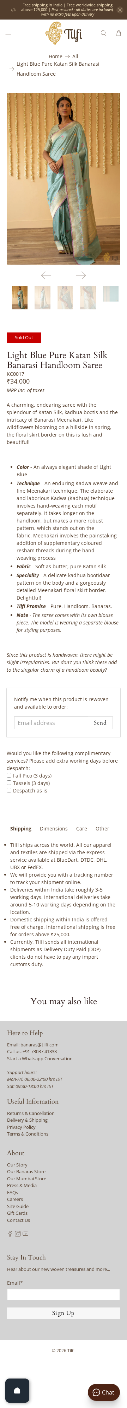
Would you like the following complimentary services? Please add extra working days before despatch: (62, 760)
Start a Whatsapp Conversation (40, 1058)
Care (81, 828)
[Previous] (46, 275)
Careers (15, 1199)
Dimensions (54, 828)
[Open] (17, 1391)
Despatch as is (30, 790)
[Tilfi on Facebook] (10, 1235)
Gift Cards (17, 1213)
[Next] (80, 275)
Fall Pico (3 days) (32, 775)
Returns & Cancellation (31, 1113)
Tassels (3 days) (31, 783)
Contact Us (18, 1220)
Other (102, 828)
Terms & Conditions (27, 1134)
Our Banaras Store (26, 1171)
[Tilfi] (63, 33)
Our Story (17, 1164)
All (75, 56)
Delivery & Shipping (27, 1120)
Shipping (20, 828)
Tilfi (70, 1350)
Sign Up (63, 1313)
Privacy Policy (21, 1127)
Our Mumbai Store (26, 1178)
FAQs (12, 1192)
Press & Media (22, 1185)
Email (15, 1282)
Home (55, 56)
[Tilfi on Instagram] (18, 1235)
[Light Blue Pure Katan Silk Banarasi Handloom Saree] (63, 179)
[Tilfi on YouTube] (26, 1235)
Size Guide (18, 1206)
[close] (119, 9)
